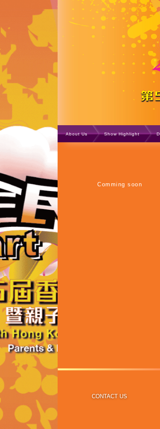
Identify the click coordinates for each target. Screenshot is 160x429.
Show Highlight (122, 134)
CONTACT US (109, 396)
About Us (76, 134)
